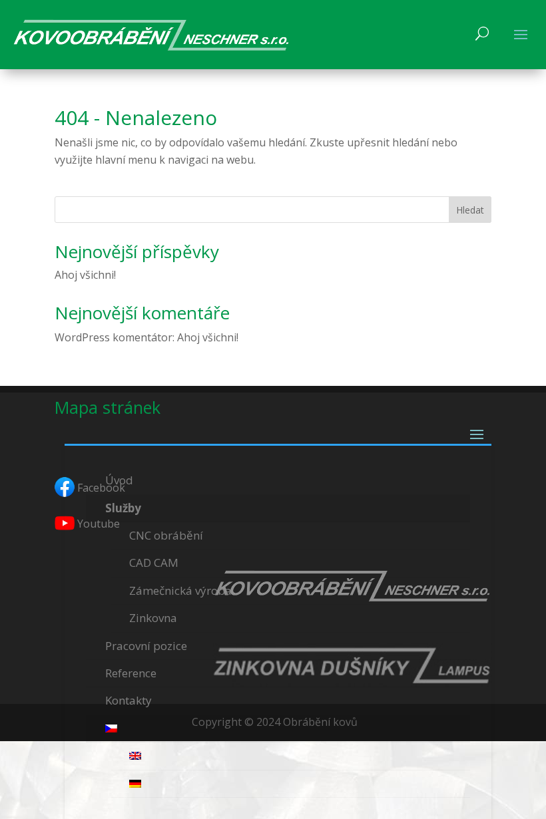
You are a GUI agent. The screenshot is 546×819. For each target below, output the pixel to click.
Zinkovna (153, 617)
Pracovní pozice (146, 645)
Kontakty (128, 700)
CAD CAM (153, 562)
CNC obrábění (166, 535)
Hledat (470, 210)
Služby (123, 508)
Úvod (119, 480)
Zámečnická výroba (180, 590)
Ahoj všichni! (85, 274)
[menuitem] (278, 728)
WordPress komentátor (113, 337)
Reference (130, 673)
